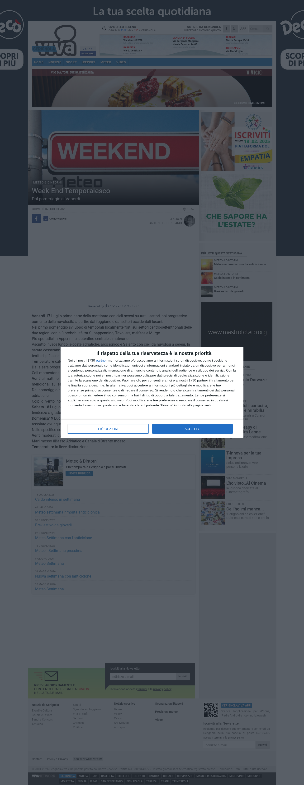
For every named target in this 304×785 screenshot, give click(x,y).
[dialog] (152, 392)
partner (101, 360)
